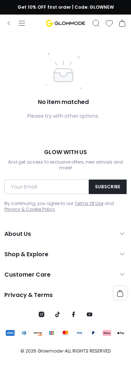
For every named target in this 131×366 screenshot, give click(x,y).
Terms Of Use (89, 203)
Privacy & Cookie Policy (29, 209)
